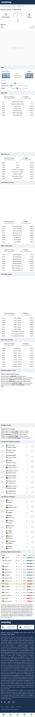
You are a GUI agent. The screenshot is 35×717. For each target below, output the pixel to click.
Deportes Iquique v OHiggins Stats (16, 6)
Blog (24, 715)
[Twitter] (6, 702)
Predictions (10, 715)
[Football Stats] (6, 2)
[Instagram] (10, 702)
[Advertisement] (17, 47)
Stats (4, 715)
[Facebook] (2, 702)
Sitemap (12, 706)
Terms (2, 706)
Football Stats (3, 6)
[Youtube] (14, 702)
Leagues (17, 715)
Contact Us (18, 706)
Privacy (7, 706)
